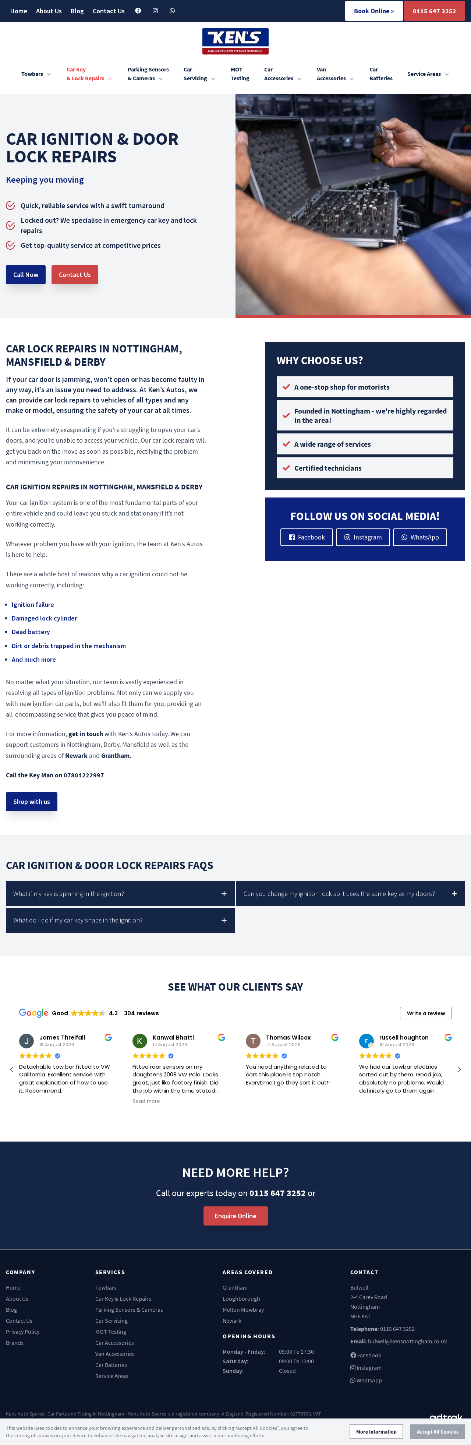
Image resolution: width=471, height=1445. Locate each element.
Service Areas (424, 73)
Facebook (311, 537)
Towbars (32, 73)
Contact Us (109, 11)
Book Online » (374, 11)
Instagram (368, 537)
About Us (49, 11)
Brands (15, 1342)
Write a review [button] (426, 1013)
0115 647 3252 (434, 11)
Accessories (278, 74)
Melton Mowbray (243, 1309)
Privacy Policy (22, 1331)
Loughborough (241, 1298)
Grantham (235, 1287)
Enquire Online (235, 1216)
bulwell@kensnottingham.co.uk (407, 1341)
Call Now (25, 274)
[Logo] (447, 1417)
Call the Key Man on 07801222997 (55, 775)
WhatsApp (425, 537)
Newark (232, 1320)
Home (18, 11)
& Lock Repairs (85, 74)
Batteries (381, 74)
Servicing (195, 74)
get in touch (85, 733)
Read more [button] (146, 1101)
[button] (459, 1069)
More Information (376, 1431)
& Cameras (148, 74)
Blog (77, 11)
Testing (240, 74)
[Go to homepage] (235, 41)
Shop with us (31, 801)
